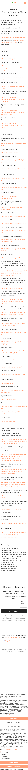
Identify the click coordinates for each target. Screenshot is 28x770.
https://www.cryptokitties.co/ (10, 360)
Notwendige (4, 752)
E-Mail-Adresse (22, 602)
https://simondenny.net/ (8, 59)
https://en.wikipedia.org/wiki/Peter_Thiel (13, 223)
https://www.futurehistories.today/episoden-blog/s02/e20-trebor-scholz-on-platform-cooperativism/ (13, 471)
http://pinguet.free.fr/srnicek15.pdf (12, 288)
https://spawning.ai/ (7, 383)
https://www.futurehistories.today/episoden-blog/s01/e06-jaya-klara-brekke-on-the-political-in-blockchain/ (13, 485)
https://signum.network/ (8, 399)
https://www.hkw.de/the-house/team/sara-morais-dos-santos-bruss (12, 125)
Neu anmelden (14, 611)
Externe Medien (5, 758)
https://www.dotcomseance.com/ (11, 367)
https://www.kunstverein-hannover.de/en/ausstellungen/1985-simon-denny (12, 99)
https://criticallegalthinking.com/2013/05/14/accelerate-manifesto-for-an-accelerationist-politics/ (14, 273)
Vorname (3, 601)
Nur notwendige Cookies (14, 722)
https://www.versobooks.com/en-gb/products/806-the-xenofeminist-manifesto (12, 301)
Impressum (7, 649)
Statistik (3, 754)
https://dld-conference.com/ (9, 153)
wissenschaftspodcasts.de (12, 637)
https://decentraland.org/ (9, 421)
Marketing (4, 756)
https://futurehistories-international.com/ (13, 37)
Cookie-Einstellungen (14, 651)
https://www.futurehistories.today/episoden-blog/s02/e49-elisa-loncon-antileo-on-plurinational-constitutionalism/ (14, 441)
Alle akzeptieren (14, 718)
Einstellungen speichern (14, 766)
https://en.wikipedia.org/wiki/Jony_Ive (13, 216)
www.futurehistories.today (9, 538)
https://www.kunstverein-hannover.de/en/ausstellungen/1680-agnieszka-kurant (12, 112)
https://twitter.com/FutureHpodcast (12, 509)
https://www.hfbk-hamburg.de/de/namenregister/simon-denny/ (13, 68)
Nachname (14, 601)
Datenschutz (21, 620)
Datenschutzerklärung (11, 715)
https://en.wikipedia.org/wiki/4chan (12, 258)
